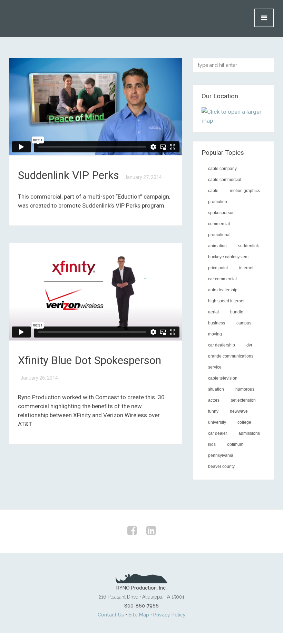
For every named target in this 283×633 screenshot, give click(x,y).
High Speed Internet (226, 301)
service (215, 367)
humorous (244, 389)
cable (213, 190)
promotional (219, 234)
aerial (213, 312)
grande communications (230, 356)
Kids (212, 444)
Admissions (249, 433)
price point (218, 267)
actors (213, 400)
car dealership (221, 345)
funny (213, 411)
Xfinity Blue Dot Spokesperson (89, 360)
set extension (243, 400)
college (244, 422)
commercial (219, 223)
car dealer (217, 433)
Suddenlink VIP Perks (70, 175)
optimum (235, 444)
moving (215, 334)
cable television (222, 378)
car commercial (222, 279)
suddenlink (248, 245)
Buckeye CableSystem (228, 256)
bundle (236, 312)
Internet (246, 267)
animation (217, 245)
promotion (217, 201)
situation (216, 389)
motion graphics (245, 190)
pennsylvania (220, 455)
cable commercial (224, 179)
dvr (249, 345)
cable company (222, 168)
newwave (239, 411)
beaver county (221, 466)
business (216, 323)
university (217, 422)
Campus (243, 323)
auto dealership (222, 290)
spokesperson (221, 212)
